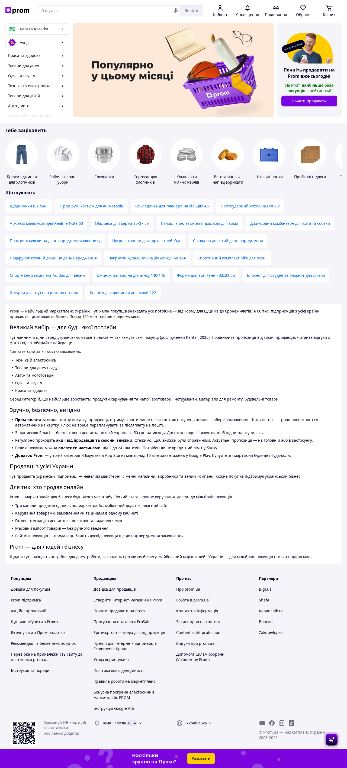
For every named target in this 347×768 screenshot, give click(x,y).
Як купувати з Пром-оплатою (38, 632)
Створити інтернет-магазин (120, 600)
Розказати (201, 758)
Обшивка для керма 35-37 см (122, 223)
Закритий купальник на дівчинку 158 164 (147, 258)
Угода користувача (111, 659)
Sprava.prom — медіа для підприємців (129, 632)
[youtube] (262, 723)
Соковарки (104, 176)
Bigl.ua (265, 589)
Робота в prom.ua (192, 600)
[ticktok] (291, 723)
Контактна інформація (197, 610)
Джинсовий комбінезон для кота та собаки (290, 223)
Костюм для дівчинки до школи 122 (123, 292)
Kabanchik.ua (271, 610)
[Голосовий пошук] (175, 10)
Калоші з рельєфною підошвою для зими (199, 223)
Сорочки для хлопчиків (145, 179)
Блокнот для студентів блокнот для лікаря (286, 275)
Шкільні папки (269, 176)
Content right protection (198, 632)
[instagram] (281, 723)
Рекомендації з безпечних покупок (43, 643)
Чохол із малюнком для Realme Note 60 (46, 223)
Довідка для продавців (115, 589)
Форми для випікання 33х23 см (206, 275)
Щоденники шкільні (28, 206)
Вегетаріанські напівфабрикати (228, 179)
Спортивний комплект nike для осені (232, 258)
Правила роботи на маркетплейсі (125, 681)
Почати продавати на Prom (119, 610)
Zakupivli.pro (270, 632)
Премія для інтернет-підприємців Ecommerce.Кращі (125, 646)
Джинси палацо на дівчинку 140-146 (131, 275)
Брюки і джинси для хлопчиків (22, 179)
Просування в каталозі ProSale (122, 621)
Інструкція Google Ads (114, 708)
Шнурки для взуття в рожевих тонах (44, 292)
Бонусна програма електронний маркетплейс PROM (124, 694)
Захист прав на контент (198, 621)
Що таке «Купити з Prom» (34, 621)
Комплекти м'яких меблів (186, 179)
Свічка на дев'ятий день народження (228, 240)
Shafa (264, 600)
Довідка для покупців (30, 589)
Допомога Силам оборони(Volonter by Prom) (200, 657)
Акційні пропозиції (28, 610)
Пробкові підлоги (310, 176)
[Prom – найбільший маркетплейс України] (17, 10)
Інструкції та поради (30, 670)
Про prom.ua (188, 589)
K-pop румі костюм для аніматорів (91, 206)
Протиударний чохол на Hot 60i (250, 206)
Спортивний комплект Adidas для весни (47, 275)
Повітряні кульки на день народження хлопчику (55, 240)
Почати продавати (309, 100)
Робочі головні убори (62, 179)
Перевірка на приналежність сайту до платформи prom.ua (46, 657)
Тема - (114, 722)
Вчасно (265, 621)
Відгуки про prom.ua (195, 643)
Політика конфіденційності (119, 670)
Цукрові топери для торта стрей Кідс (146, 240)
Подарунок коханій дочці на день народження (53, 258)
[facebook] (272, 723)
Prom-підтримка (26, 600)
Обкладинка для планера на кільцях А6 (172, 206)
